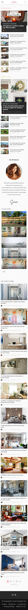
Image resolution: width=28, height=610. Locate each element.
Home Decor (13, 23)
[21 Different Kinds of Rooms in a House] (14, 465)
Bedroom (4, 397)
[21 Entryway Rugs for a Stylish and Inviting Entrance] (14, 253)
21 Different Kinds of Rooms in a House (12, 475)
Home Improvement (7, 471)
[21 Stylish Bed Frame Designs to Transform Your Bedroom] (5, 56)
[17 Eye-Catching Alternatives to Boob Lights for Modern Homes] (14, 92)
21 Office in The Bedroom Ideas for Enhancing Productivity (11, 401)
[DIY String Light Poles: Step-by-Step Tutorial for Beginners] (5, 144)
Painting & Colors (18, 219)
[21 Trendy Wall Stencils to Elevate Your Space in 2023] (14, 366)
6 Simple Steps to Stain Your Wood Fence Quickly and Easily (12, 222)
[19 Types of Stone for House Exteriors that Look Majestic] (5, 36)
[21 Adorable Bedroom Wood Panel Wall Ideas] (14, 416)
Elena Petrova (8, 112)
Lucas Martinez (7, 404)
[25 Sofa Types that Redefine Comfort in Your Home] (5, 151)
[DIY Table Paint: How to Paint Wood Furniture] (14, 232)
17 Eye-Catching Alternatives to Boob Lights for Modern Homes (13, 107)
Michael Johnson (8, 225)
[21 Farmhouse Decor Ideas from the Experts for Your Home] (14, 538)
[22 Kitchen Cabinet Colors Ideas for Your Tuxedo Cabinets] (5, 63)
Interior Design (14, 103)
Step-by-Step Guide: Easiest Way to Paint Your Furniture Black (13, 245)
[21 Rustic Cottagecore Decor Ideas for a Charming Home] (5, 118)
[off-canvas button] (2, 2)
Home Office (10, 397)
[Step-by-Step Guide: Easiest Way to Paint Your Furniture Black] (14, 242)
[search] (25, 2)
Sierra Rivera (8, 30)
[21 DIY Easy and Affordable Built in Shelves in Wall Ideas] (14, 440)
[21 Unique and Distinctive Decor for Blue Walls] (14, 563)
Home (4, 604)
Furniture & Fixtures (7, 219)
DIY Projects (6, 23)
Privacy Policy (9, 606)
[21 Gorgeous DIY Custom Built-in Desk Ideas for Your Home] (14, 341)
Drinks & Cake (6, 77)
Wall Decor (20, 569)
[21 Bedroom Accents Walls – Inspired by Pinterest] (5, 125)
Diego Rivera (6, 502)
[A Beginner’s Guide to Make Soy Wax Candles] (14, 18)
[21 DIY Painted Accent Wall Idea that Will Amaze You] (14, 264)
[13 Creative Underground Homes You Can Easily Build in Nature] (5, 131)
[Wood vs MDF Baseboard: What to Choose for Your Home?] (5, 138)
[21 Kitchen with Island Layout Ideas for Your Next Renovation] (5, 49)
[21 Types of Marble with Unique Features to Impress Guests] (14, 488)
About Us (12, 604)
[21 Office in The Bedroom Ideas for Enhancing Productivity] (5, 69)
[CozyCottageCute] (14, 2)
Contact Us (21, 604)
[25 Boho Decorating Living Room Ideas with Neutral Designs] (14, 513)
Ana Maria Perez (7, 305)
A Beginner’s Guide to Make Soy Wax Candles (13, 26)
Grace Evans (6, 330)
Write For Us (20, 606)
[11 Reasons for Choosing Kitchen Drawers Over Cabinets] (5, 43)
